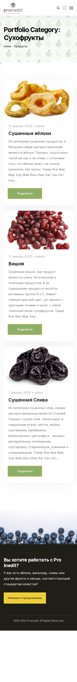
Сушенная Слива (28, 400)
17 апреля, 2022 (20, 126)
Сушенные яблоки (29, 133)
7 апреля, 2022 (19, 392)
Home (7, 46)
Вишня (16, 264)
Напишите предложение (25, 597)
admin (40, 126)
